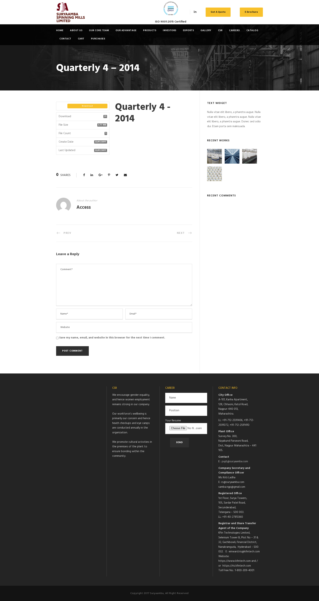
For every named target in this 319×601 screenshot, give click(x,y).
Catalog (252, 30)
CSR (220, 30)
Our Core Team (99, 30)
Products (149, 30)
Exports (188, 30)
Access (83, 207)
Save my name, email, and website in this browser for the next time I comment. (112, 338)
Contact (65, 39)
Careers (234, 30)
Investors (169, 30)
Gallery (205, 30)
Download (87, 105)
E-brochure (251, 12)
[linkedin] (195, 12)
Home (59, 30)
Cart (81, 39)
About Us (76, 30)
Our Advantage (126, 30)
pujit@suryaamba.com (235, 461)
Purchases (98, 39)
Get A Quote (218, 12)
